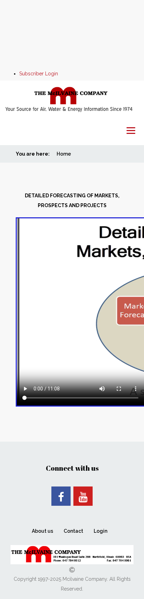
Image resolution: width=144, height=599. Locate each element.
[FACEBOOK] (61, 496)
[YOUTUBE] (83, 496)
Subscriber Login (38, 73)
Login (100, 531)
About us (42, 531)
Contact (73, 531)
